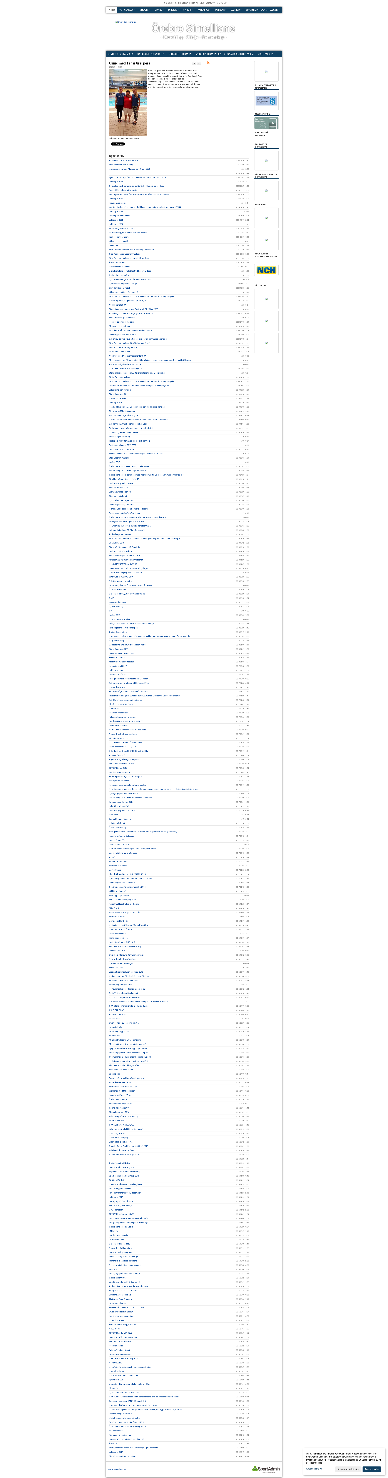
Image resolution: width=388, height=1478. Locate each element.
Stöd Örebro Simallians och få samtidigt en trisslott (131, 250)
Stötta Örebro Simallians (119, 377)
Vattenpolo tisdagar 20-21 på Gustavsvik (127, 530)
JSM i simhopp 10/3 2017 (120, 844)
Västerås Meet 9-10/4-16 (119, 1082)
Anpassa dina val (314, 1469)
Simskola (144, 10)
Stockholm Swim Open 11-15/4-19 (124, 479)
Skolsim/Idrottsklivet (257, 10)
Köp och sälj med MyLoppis (121, 322)
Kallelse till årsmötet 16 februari (123, 1150)
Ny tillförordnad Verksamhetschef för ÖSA (127, 356)
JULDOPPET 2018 (116, 543)
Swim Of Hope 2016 (118, 917)
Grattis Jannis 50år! (117, 398)
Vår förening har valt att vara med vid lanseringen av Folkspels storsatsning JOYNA (145, 207)
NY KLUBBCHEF (116, 1363)
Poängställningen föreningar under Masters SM (129, 679)
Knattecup (113, 1269)
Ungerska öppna (116, 1320)
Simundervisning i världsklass (122, 318)
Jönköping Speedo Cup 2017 (122, 810)
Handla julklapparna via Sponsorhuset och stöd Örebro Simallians (138, 407)
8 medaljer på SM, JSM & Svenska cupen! (127, 594)
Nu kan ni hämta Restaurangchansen (125, 1265)
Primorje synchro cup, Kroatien (122, 1324)
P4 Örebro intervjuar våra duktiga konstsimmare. (130, 526)
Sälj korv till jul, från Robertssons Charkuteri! (128, 424)
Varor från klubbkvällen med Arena (124, 904)
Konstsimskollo (116, 1346)
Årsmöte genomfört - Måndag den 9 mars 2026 (129, 169)
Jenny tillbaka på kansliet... (120, 1142)
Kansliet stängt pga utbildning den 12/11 (127, 415)
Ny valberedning (116, 606)
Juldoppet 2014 (116, 1452)
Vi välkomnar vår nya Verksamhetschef (126, 560)
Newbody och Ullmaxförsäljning (123, 734)
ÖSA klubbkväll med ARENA (121, 1125)
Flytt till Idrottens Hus (118, 861)
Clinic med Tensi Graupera (129, 63)
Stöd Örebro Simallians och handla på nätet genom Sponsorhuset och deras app (144, 538)
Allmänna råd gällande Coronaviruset (125, 364)
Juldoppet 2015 (116, 1197)
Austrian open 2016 (117, 1014)
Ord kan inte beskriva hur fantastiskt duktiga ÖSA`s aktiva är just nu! (138, 1002)
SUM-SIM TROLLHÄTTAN (120, 1341)
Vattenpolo (203, 10)
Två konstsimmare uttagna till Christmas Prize (129, 683)
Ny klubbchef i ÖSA (117, 305)
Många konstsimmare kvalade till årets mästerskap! (131, 623)
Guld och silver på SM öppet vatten (124, 997)
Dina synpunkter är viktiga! (120, 619)
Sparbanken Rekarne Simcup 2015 (124, 1176)
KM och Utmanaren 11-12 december (124, 1193)
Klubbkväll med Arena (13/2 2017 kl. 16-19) (127, 874)
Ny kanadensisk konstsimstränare (124, 1392)
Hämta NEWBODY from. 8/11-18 (123, 564)
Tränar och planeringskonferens (123, 1261)
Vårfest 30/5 (114, 615)
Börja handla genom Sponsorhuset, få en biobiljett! (131, 428)
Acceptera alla (372, 1469)
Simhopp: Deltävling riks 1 (120, 551)
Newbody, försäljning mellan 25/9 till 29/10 (127, 301)
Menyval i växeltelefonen (119, 326)
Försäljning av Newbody (119, 436)
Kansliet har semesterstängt (121, 1316)
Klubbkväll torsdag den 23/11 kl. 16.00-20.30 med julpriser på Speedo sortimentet (144, 696)
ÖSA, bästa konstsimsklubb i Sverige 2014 (127, 1426)
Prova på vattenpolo (118, 203)
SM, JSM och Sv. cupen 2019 (121, 449)
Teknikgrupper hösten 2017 (121, 802)
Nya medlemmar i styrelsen (121, 500)
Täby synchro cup (116, 640)
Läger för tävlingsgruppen (120, 1252)
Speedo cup (114, 1074)
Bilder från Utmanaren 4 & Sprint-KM (124, 547)
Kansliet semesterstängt (119, 772)
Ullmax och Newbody (118, 921)
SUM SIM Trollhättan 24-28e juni (123, 1337)
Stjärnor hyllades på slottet (120, 1103)
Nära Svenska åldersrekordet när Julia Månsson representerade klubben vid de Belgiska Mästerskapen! (154, 789)
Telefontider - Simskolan (119, 351)
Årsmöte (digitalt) (117, 262)
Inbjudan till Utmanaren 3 (120, 725)
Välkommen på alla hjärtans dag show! (126, 1129)
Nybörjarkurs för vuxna (119, 781)
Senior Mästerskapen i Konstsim (123, 190)
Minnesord (114, 245)
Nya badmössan (116, 1431)
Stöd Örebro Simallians (119, 458)
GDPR (111, 611)
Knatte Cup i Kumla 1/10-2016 (122, 942)
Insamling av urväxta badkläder (122, 335)
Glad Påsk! (113, 815)
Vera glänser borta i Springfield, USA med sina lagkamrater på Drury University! (143, 832)
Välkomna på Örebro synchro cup (123, 1116)
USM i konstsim (116, 1210)
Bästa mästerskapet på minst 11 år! (124, 912)
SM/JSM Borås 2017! (118, 768)
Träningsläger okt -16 (118, 938)
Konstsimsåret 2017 (118, 666)
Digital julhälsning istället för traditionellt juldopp (130, 271)
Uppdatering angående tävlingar (123, 284)
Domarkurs (114, 708)
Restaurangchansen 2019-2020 (122, 445)
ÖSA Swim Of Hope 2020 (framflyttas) (125, 368)
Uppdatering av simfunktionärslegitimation (128, 645)
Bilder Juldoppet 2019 (118, 394)
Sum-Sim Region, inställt (119, 288)
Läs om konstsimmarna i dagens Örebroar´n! (128, 1218)
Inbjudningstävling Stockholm (122, 883)
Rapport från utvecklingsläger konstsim (126, 1078)
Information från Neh (118, 674)
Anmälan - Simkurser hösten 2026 (123, 160)
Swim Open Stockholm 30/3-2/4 (123, 1086)
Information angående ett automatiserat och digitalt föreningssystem (139, 385)
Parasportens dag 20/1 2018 (121, 653)
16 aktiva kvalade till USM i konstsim (125, 1040)
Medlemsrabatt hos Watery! (121, 165)
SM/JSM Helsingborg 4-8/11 (121, 1214)
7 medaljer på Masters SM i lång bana (125, 1184)
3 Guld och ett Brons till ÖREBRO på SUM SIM (128, 751)
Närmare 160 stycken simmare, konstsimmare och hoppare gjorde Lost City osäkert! (145, 1409)
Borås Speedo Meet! (118, 1120)
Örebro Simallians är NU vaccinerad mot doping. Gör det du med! (137, 517)
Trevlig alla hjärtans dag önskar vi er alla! (126, 521)
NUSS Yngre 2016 (116, 1133)
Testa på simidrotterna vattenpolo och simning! (129, 441)
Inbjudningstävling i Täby (120, 1095)
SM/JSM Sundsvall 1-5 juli (120, 1333)
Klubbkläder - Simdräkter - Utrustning (125, 946)
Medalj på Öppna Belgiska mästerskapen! (127, 1044)
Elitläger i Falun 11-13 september (123, 1290)
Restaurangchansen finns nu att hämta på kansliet (130, 585)
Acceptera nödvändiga (348, 1469)
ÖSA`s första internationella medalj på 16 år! (128, 1006)
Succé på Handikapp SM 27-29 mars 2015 (127, 1401)
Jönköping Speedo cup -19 (121, 483)
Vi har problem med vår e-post (122, 717)
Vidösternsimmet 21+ (118, 738)
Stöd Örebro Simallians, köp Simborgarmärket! (129, 343)
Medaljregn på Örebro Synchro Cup (124, 1273)
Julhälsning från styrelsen (120, 390)
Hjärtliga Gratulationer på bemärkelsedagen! (128, 509)
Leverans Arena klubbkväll (120, 1295)
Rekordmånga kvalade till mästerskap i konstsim (130, 798)
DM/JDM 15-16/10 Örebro (120, 929)
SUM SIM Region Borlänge (120, 1205)
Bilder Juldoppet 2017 (118, 649)
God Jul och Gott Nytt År (119, 1163)
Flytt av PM (113, 1388)
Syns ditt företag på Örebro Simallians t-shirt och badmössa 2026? (138, 177)
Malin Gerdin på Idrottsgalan (121, 662)
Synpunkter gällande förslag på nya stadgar (128, 1048)
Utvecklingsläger (116, 1371)
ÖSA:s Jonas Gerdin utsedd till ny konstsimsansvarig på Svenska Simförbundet (144, 1397)
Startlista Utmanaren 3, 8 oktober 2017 (125, 721)
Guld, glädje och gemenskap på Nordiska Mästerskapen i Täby (136, 186)
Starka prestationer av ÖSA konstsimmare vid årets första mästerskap (139, 194)
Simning (158, 10)
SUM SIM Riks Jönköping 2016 (122, 900)
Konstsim (172, 10)
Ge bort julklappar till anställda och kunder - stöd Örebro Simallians (138, 419)
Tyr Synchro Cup (116, 1380)
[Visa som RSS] (208, 63)
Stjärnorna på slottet (118, 496)
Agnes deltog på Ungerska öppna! (124, 759)
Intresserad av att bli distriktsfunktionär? (126, 1439)
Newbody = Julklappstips (120, 1248)
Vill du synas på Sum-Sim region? (123, 292)
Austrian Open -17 (117, 755)
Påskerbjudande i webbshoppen (123, 628)
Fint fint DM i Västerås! (119, 1235)
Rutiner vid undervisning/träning (123, 347)
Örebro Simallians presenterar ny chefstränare (129, 466)
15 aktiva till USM (116, 1239)
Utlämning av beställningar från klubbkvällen (128, 925)
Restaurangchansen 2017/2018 (122, 747)
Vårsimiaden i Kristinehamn (121, 1069)
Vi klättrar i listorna (117, 657)
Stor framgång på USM (119, 1031)
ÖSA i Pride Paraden (117, 589)
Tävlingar (220, 10)
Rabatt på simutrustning (119, 216)
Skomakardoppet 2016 (119, 1112)
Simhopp (187, 10)
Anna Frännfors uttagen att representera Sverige (130, 1367)
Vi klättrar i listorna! (117, 891)
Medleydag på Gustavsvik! (120, 1188)
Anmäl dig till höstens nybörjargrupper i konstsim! (131, 313)
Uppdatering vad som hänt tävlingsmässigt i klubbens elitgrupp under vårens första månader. (150, 636)
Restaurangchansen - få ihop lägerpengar (127, 989)
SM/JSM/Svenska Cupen (120, 1354)
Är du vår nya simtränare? (120, 534)
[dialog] (344, 1461)
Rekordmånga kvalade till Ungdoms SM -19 (128, 470)
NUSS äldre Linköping (118, 1137)
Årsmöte (113, 857)
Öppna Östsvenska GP (119, 1108)
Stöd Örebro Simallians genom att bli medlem (129, 258)
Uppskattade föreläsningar (121, 963)
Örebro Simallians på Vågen (121, 1227)
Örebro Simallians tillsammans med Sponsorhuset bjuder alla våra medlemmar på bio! (146, 475)
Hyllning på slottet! (117, 823)
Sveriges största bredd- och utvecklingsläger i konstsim (133, 1448)
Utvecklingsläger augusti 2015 (122, 1312)
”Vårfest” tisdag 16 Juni (119, 1350)
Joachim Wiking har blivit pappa (123, 853)
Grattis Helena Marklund (119, 267)
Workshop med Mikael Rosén (122, 1091)
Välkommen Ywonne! (118, 866)
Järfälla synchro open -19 (120, 492)
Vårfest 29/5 (114, 462)
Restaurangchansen (118, 934)
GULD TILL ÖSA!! (116, 1010)
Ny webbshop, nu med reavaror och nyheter (128, 233)
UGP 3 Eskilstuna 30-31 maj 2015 (123, 1358)
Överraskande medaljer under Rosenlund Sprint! (130, 1057)
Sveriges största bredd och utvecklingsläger (128, 568)
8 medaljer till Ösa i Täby (119, 1244)
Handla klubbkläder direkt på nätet (124, 1154)
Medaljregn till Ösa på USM (121, 1201)
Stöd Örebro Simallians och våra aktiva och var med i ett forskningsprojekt (141, 296)
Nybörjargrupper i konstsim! (121, 581)
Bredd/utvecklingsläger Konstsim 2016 (126, 972)
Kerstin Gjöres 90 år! (118, 840)
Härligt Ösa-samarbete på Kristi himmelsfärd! (128, 1061)
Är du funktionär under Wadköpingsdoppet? (128, 1286)
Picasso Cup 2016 (117, 951)
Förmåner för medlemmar (120, 1435)
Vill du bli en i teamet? (118, 241)
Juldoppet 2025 (116, 182)
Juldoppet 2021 (116, 220)
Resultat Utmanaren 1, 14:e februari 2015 (126, 1422)
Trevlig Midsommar (117, 602)
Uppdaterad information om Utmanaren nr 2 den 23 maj (133, 1405)
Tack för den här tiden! (119, 237)
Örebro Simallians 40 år (119, 275)
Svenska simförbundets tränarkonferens (126, 955)
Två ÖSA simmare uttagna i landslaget (125, 700)
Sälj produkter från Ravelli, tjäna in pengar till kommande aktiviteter (138, 339)
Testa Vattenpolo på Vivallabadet (123, 993)
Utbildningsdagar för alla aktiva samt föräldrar (129, 976)
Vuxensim (235, 10)
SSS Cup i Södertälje (118, 1180)
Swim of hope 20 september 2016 (124, 1023)
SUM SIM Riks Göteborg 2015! (122, 1167)
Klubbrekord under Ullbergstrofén (124, 1065)
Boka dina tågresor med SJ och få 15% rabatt (129, 691)
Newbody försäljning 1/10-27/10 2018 (125, 572)
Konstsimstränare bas (118, 713)
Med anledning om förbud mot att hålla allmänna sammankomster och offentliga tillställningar (150, 360)
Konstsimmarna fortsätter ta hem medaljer (127, 785)
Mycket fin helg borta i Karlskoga (123, 1256)
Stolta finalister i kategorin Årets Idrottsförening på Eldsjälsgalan (137, 373)
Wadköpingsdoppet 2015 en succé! (124, 1282)
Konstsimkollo (115, 1027)
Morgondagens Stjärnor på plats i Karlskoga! (128, 1222)
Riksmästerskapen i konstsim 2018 (124, 555)
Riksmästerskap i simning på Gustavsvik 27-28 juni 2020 (133, 309)
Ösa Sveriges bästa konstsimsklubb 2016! (127, 887)
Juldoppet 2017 (116, 670)
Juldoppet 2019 (116, 402)
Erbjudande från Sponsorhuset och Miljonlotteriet (130, 330)
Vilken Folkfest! (116, 968)
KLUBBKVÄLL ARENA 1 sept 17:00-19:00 (126, 1307)
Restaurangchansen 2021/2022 (122, 228)
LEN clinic (113, 1231)
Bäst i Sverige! (115, 870)
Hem (112, 10)
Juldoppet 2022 (116, 211)
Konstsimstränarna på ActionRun (123, 980)
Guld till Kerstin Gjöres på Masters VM (125, 742)
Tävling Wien (114, 1019)
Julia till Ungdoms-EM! (119, 806)
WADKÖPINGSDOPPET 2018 (121, 577)
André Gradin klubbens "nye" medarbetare (127, 730)
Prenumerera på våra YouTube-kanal (124, 513)
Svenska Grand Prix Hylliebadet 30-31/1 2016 (128, 1146)
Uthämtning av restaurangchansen (124, 432)
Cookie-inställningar (117, 1469)
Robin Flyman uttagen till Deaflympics (125, 776)
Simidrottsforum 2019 (118, 487)
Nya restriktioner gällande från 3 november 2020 (130, 279)
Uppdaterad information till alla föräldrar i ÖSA (129, 1384)
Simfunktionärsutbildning (120, 819)
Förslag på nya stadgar (119, 895)
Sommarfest (114, 1035)
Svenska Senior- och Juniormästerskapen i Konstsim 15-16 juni (136, 453)
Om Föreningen (126, 10)
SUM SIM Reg (115, 908)
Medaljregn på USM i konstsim (122, 1456)
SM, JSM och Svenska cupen (121, 764)
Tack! (111, 598)
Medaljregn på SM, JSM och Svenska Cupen (128, 1052)
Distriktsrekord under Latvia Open (123, 1375)
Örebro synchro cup (117, 827)
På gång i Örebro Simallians (121, 704)
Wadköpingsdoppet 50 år (120, 985)
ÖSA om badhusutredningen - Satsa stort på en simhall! (133, 849)
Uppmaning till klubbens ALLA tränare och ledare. (130, 878)
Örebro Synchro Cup (118, 632)
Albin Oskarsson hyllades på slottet (124, 1418)
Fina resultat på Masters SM (121, 1414)
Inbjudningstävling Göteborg (121, 836)
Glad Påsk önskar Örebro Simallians (124, 254)
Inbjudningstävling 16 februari (122, 504)
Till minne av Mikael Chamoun (122, 411)
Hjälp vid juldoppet (117, 687)
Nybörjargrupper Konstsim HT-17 (123, 793)
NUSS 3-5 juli (114, 1329)
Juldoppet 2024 (116, 199)
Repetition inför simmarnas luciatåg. (125, 1171)
